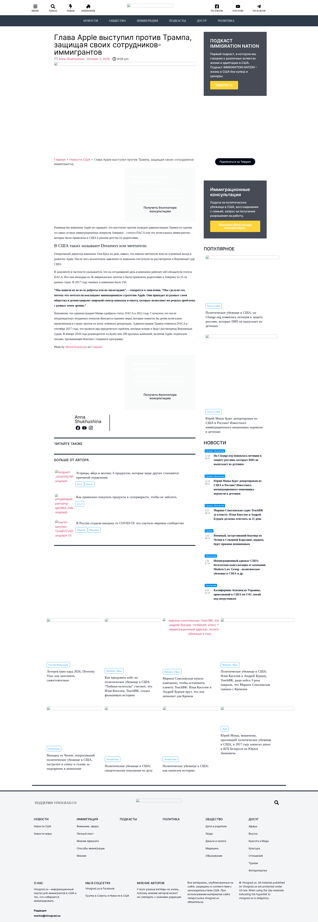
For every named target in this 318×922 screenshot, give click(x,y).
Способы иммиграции (58, 665)
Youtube (237, 11)
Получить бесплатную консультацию (235, 226)
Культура (254, 848)
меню (35, 10)
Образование (214, 855)
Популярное (219, 249)
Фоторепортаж (258, 870)
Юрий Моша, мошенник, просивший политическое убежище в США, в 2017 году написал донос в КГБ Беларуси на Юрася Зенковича (246, 744)
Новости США (80, 159)
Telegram (258, 11)
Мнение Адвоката (88, 841)
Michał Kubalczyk (76, 346)
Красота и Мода (259, 841)
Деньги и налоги (216, 841)
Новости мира (43, 833)
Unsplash (96, 346)
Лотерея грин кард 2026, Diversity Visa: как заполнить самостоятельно (71, 676)
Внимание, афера (114, 671)
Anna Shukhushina (88, 419)
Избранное (88, 10)
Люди (224, 729)
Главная (60, 159)
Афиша (253, 826)
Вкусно (89, 484)
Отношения (256, 855)
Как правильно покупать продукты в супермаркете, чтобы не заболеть (126, 497)
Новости (90, 20)
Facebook (217, 11)
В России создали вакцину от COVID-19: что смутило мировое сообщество (130, 523)
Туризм (253, 863)
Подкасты (177, 20)
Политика (226, 20)
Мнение (81, 855)
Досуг (202, 20)
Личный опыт (112, 759)
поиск (53, 10)
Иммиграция (147, 20)
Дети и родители (216, 826)
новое (71, 10)
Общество (117, 20)
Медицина (94, 530)
